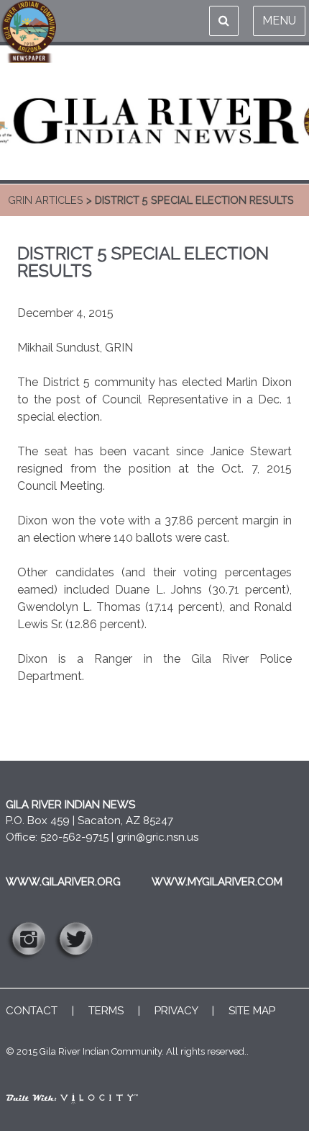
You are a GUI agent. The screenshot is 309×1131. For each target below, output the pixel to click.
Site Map (252, 1010)
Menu (279, 20)
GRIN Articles (45, 200)
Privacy (176, 1010)
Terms (106, 1010)
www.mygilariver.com (217, 881)
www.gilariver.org (63, 881)
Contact (31, 1010)
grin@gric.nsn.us (157, 837)
